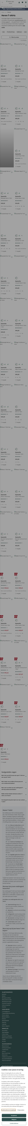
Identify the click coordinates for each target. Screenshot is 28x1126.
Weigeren (14, 1119)
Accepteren (14, 1115)
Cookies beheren (14, 1123)
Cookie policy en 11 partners (8, 1110)
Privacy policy (20, 1110)
